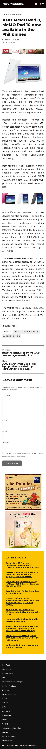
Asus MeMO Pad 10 (30, 332)
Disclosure (6, 669)
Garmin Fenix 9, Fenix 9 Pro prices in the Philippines (22, 592)
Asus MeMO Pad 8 (11, 336)
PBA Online (6, 715)
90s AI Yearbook (8, 736)
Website (5, 442)
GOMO (5, 703)
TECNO (5, 724)
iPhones (5, 690)
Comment (6, 395)
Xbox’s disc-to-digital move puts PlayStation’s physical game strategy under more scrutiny (22, 628)
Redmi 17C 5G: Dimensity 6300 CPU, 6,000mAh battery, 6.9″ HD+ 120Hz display (22, 637)
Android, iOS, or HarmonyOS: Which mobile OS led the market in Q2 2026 (23, 612)
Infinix (4, 720)
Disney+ (5, 732)
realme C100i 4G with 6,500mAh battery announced (22, 620)
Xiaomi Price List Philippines (13, 682)
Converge (6, 711)
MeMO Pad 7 (24, 315)
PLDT (4, 699)
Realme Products (9, 686)
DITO (4, 707)
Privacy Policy (7, 673)
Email (5, 431)
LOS (4, 678)
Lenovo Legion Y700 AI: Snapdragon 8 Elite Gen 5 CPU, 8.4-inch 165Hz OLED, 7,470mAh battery (23, 601)
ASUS (16, 332)
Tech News (17, 15)
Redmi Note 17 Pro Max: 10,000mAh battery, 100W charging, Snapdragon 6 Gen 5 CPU (23, 565)
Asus (14, 326)
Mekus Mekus (7, 741)
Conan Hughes (12, 40)
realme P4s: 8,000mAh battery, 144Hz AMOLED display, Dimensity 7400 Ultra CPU (23, 584)
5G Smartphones (9, 694)
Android (6, 15)
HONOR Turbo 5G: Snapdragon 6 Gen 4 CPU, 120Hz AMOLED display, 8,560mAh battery (22, 574)
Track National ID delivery (12, 728)
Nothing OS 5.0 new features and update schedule (22, 646)
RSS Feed (6, 665)
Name (5, 420)
